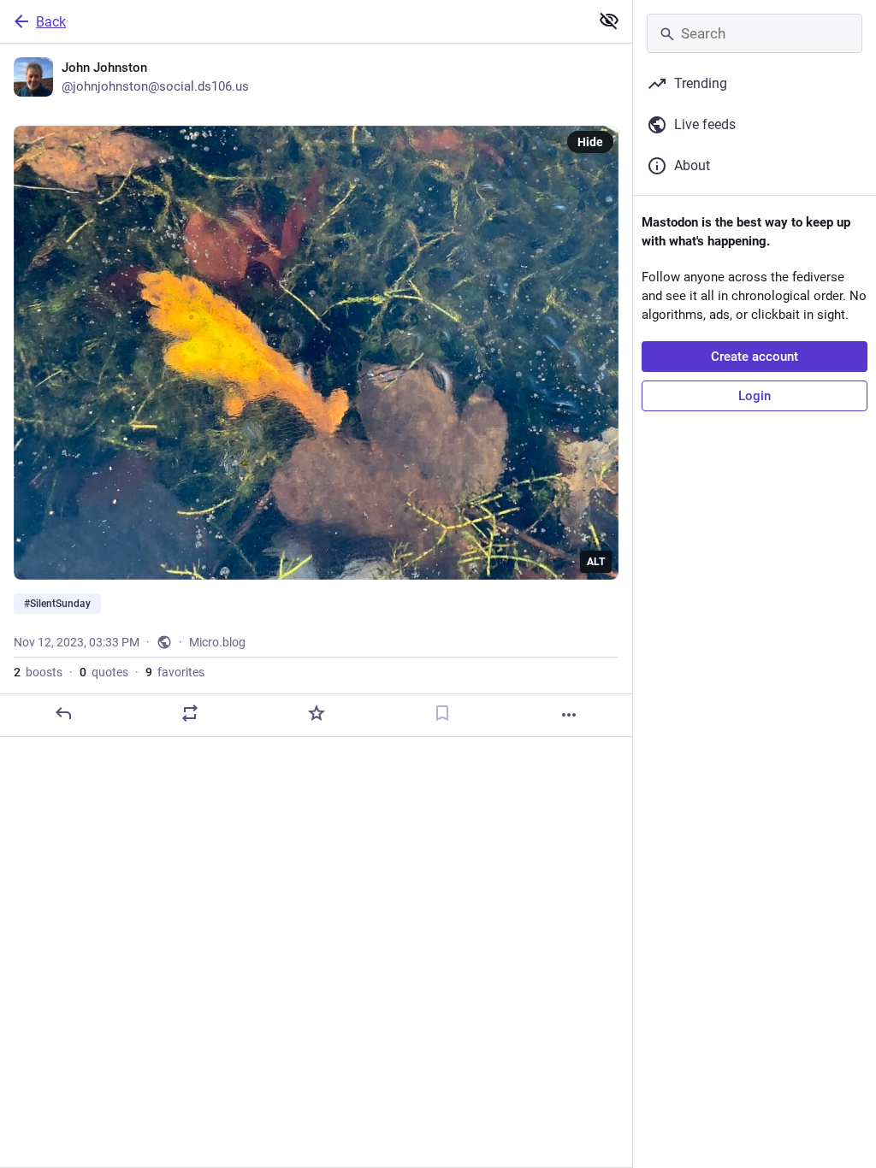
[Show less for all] (609, 20)
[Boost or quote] (190, 713)
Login (754, 396)
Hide (590, 142)
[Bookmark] (442, 713)
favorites (174, 672)
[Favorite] (316, 713)
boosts (38, 672)
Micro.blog (217, 642)
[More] (569, 715)
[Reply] (63, 713)
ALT (596, 562)
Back (51, 22)
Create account (754, 356)
